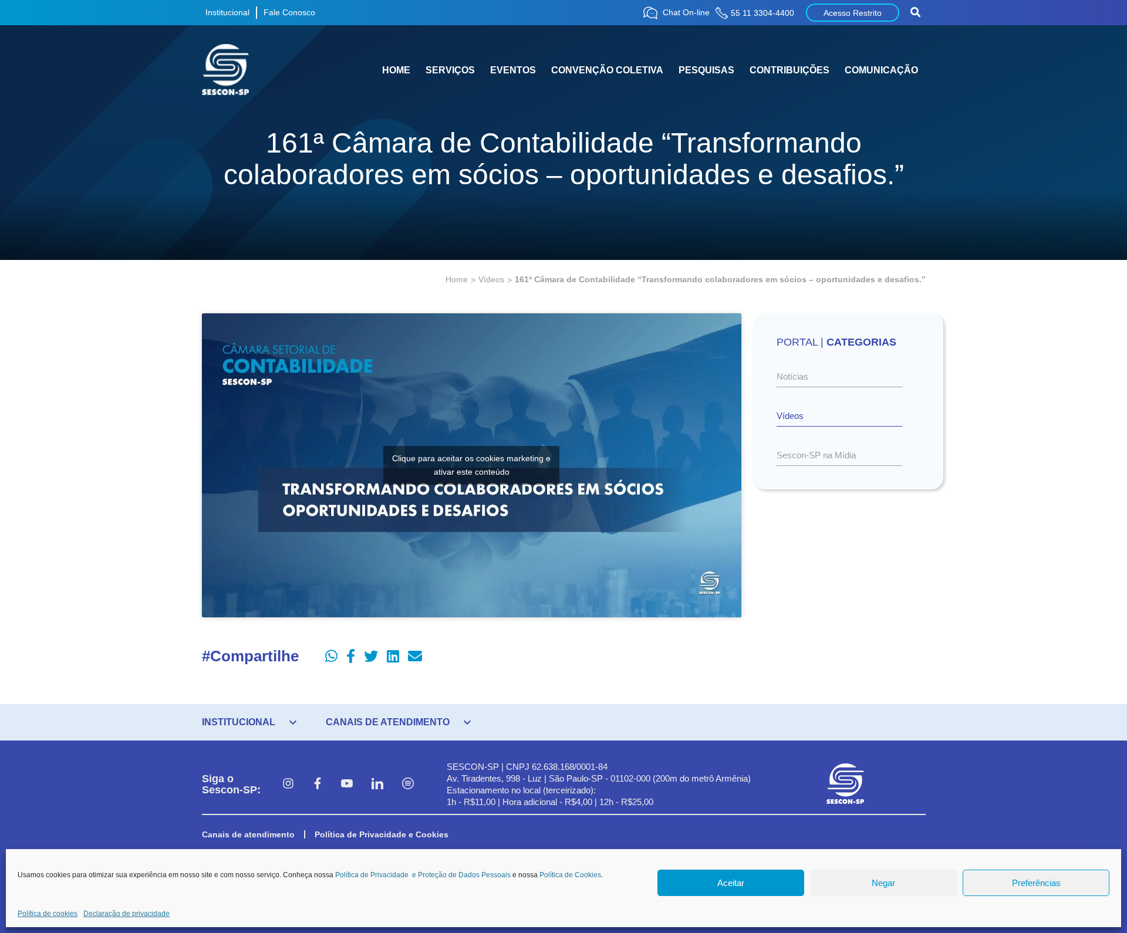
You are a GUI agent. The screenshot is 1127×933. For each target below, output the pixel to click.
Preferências (1036, 883)
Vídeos (491, 279)
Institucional (227, 12)
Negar (883, 883)
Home (457, 279)
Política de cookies (47, 914)
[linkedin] (377, 785)
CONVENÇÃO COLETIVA (607, 70)
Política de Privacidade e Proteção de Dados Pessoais (423, 875)
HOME (396, 70)
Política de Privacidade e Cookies (381, 834)
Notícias (792, 376)
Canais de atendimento (248, 834)
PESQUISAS (706, 70)
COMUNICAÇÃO (881, 70)
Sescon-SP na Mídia (816, 455)
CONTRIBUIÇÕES (789, 70)
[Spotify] (408, 785)
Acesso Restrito (853, 13)
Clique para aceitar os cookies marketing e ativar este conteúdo (471, 465)
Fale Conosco (289, 12)
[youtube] (347, 785)
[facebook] (317, 785)
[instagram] (288, 785)
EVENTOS (513, 70)
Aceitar (730, 883)
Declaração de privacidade (126, 914)
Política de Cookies (570, 875)
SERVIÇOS (450, 70)
